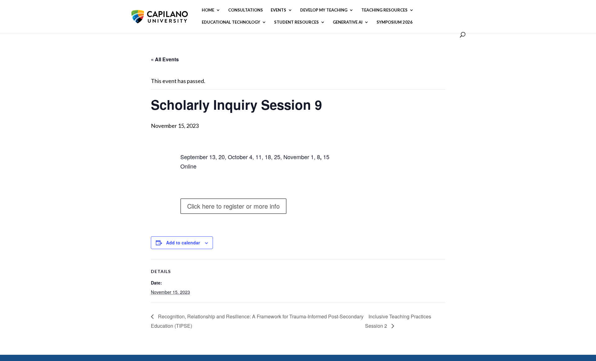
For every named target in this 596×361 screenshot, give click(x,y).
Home (208, 10)
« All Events (165, 59)
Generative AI (348, 22)
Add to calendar (183, 242)
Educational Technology (231, 22)
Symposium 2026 (395, 22)
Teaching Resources (384, 10)
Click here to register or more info (233, 206)
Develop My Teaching (323, 10)
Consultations (245, 10)
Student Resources (296, 22)
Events (278, 10)
